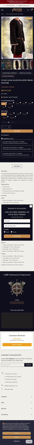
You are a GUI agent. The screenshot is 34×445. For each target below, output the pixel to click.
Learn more (26, 429)
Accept (17, 433)
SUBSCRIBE (17, 236)
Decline (16, 437)
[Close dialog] (31, 206)
